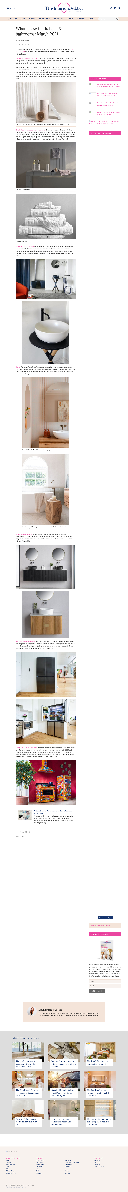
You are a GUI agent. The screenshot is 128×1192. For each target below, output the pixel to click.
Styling (38, 1171)
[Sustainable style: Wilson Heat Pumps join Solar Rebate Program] (64, 1072)
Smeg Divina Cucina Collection (26, 748)
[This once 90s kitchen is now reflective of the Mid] (116, 831)
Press (8, 1167)
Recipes (67, 1173)
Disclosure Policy (11, 1173)
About (7, 1160)
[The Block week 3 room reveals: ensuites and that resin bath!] (28, 1072)
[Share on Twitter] (28, 44)
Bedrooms (68, 1160)
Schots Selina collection (24, 534)
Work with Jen (10, 1164)
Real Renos (39, 1167)
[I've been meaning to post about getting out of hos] (116, 262)
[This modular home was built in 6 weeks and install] (116, 427)
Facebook (97, 1160)
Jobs (7, 1169)
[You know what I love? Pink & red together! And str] (94, 780)
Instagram (97, 1162)
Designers (39, 1173)
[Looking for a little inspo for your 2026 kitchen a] (105, 168)
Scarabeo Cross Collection (25, 246)
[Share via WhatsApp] (22, 44)
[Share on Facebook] (16, 44)
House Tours (40, 1164)
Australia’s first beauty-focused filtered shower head (26, 1121)
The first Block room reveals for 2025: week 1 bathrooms (98, 1093)
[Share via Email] (25, 44)
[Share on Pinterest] (19, 44)
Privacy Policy (10, 1171)
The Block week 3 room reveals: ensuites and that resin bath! (27, 1093)
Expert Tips (68, 1164)
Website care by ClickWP (13, 1187)
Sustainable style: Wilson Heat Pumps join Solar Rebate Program (62, 1093)
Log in (24, 1187)
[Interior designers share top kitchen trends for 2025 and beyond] (64, 1043)
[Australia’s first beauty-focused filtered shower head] (28, 1101)
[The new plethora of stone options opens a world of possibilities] (100, 1101)
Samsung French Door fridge (25, 641)
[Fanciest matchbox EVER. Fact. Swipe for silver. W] (105, 776)
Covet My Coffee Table (72, 1162)
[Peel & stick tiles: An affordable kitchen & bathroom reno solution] (46, 817)
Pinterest (97, 1164)
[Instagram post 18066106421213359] (94, 143)
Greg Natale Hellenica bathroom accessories (31, 130)
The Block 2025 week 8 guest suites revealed (98, 1062)
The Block (68, 1167)
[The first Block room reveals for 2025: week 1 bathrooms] (100, 1072)
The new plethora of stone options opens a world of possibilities (99, 1121)
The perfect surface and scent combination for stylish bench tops (26, 1064)
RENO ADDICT (41, 1160)
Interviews (39, 1169)
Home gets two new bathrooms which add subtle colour (61, 1121)
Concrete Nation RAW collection (26, 58)
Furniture (67, 1171)
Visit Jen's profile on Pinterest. (101, 926)
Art (65, 1169)
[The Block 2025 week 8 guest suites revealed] (100, 1043)
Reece (18, 367)
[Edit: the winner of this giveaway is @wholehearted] (94, 496)
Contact (8, 1162)
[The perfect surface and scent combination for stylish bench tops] (28, 1043)
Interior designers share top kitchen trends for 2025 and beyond (63, 1064)
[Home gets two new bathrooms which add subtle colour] (64, 1101)
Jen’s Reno (39, 1162)
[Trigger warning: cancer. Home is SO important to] (105, 566)
